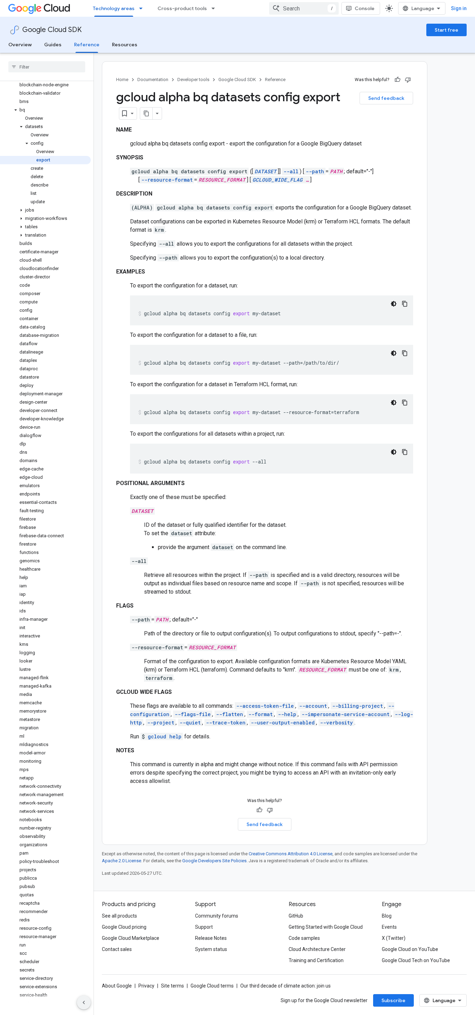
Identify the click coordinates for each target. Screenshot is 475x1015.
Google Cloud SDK (52, 29)
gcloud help (165, 736)
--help (287, 714)
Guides (53, 44)
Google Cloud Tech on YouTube (416, 960)
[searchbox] (46, 66)
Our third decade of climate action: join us (285, 986)
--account (313, 706)
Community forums (216, 916)
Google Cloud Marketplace (130, 938)
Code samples (304, 938)
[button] (45, 110)
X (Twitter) (393, 938)
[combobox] (304, 8)
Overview (20, 44)
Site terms (172, 986)
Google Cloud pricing (124, 927)
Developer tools (193, 79)
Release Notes (211, 938)
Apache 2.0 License (121, 860)
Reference (86, 44)
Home (122, 79)
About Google (117, 986)
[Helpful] (397, 79)
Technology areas (114, 8)
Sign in (459, 8)
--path (315, 171)
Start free (446, 30)
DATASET (265, 171)
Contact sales (117, 949)
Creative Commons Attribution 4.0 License (290, 853)
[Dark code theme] (393, 303)
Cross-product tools (182, 8)
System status (211, 949)
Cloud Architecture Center (317, 949)
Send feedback (386, 98)
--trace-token (225, 722)
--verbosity (336, 722)
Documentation (152, 79)
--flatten (229, 714)
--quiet (190, 722)
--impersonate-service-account (345, 714)
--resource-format (167, 179)
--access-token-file (265, 706)
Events (389, 927)
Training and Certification (316, 960)
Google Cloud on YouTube (410, 949)
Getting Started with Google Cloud (326, 927)
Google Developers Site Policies (214, 860)
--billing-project (357, 706)
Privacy (146, 986)
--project (160, 722)
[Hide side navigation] (84, 1002)
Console (365, 8)
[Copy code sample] (404, 303)
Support (204, 927)
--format (260, 714)
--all (290, 171)
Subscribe (393, 1000)
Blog (387, 916)
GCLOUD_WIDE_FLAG (277, 179)
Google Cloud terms (212, 986)
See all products (119, 916)
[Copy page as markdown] (146, 113)
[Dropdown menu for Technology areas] (143, 8)
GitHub (296, 916)
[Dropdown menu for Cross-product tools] (215, 8)
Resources (124, 44)
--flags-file (193, 714)
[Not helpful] (408, 79)
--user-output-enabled (283, 722)
